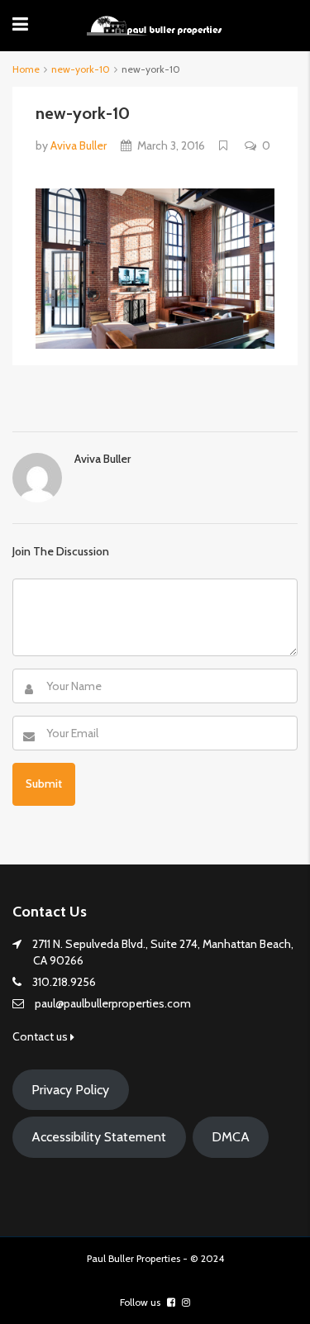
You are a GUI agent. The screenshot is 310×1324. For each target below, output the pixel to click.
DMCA (231, 1137)
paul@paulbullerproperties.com (113, 1003)
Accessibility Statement (98, 1137)
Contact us (41, 1036)
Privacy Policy (70, 1090)
